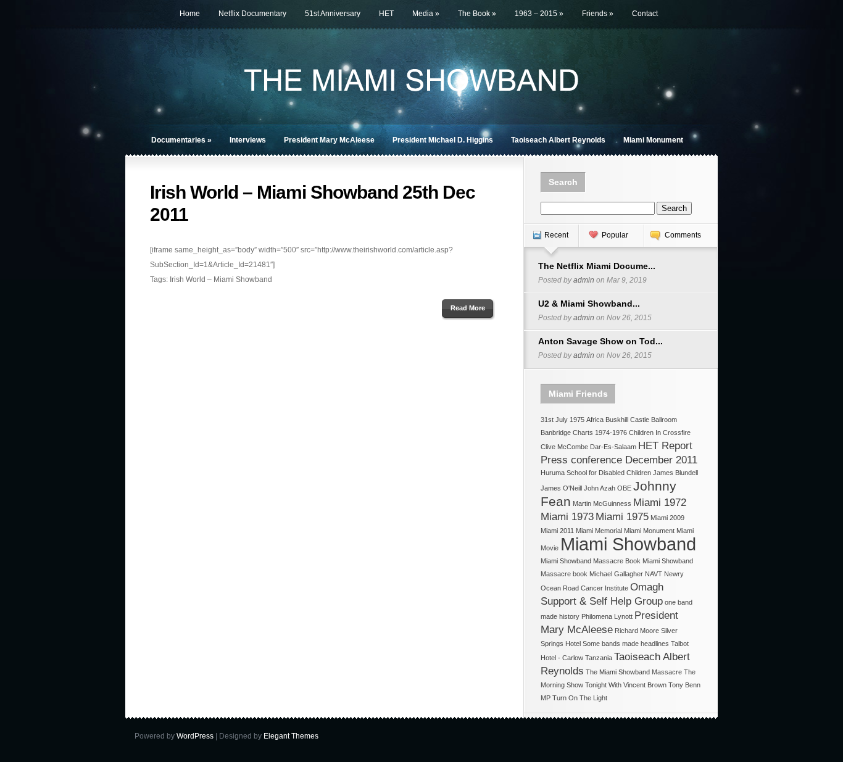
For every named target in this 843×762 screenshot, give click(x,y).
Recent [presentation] (556, 235)
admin (583, 280)
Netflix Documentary (252, 13)
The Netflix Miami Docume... (596, 266)
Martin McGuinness (602, 503)
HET (386, 13)
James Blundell (675, 472)
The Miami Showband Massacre (634, 672)
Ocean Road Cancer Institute (584, 588)
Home (190, 13)
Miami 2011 (557, 530)
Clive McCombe (564, 446)
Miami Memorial (599, 530)
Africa (595, 419)
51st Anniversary (332, 13)
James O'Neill (561, 488)
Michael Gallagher (616, 574)
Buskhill (616, 419)
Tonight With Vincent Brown (626, 685)
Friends (597, 13)
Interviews (248, 140)
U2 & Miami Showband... (589, 304)
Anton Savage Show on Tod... (600, 341)
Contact (645, 13)
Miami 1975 (622, 517)
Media (425, 13)
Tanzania (598, 657)
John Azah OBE (607, 488)
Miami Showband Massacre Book (591, 561)
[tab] (551, 242)
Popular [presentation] (615, 235)
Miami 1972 (659, 502)
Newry (674, 574)
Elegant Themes (291, 736)
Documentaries (181, 140)
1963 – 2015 (539, 13)
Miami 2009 (667, 517)
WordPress (195, 736)
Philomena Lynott (607, 616)
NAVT (653, 574)
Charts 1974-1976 (600, 432)
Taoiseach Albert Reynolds (558, 140)
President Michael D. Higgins (442, 140)
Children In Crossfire (660, 432)
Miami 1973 (567, 517)
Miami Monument (653, 140)
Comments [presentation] (683, 235)
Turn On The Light (579, 698)
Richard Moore (637, 630)
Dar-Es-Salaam (613, 446)
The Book (477, 13)
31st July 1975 (562, 419)
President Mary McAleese (329, 140)
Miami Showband (628, 544)
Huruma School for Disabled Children (596, 472)
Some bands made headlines (626, 643)
